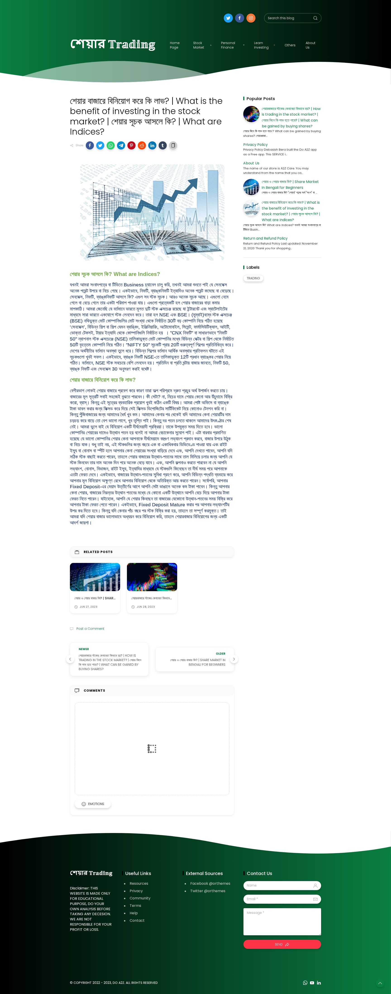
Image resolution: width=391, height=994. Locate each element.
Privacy (136, 891)
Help (134, 913)
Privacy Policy (255, 144)
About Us (310, 45)
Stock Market (198, 45)
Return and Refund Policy (265, 238)
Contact (137, 920)
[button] (90, 145)
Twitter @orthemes (207, 891)
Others (290, 45)
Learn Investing (261, 45)
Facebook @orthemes (210, 883)
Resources (139, 883)
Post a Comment (90, 628)
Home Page (175, 45)
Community (140, 898)
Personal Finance (228, 45)
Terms (135, 905)
